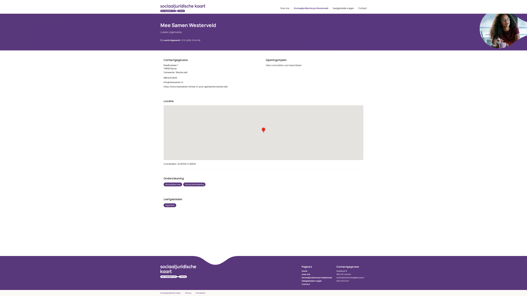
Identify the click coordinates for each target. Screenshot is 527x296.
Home (304, 271)
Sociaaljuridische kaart (170, 293)
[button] (263, 130)
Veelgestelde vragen (343, 8)
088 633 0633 (170, 77)
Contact (362, 8)
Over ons (284, 8)
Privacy (188, 293)
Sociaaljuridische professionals (311, 8)
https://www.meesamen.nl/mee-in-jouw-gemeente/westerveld (196, 86)
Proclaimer (200, 293)
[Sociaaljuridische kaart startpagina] (182, 8)
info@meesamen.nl (173, 82)
